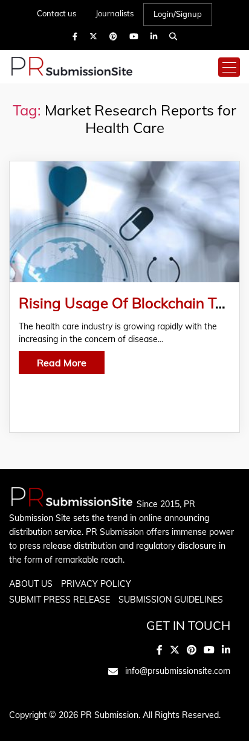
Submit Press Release (59, 599)
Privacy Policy (96, 583)
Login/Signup (178, 14)
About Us (31, 583)
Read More (61, 363)
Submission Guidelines (170, 599)
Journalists (114, 13)
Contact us (56, 13)
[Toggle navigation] (229, 67)
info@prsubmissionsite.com (177, 670)
